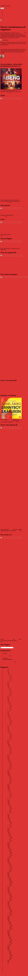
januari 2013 (6, 865)
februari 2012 (6, 878)
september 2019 (6, 767)
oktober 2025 (6, 678)
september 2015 (6, 826)
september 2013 (6, 855)
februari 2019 (6, 776)
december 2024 (6, 690)
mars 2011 (5, 892)
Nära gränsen (6, 11)
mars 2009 (5, 921)
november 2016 (6, 809)
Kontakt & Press (6, 18)
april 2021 (5, 744)
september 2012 (6, 870)
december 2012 (6, 866)
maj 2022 (5, 728)
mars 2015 (5, 833)
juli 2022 (5, 726)
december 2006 (6, 954)
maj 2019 (5, 772)
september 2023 (6, 709)
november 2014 (6, 838)
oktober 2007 (6, 942)
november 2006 (6, 955)
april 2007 (5, 949)
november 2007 (6, 941)
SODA (4, 13)
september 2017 (6, 797)
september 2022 (6, 723)
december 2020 (6, 749)
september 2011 (6, 884)
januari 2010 (6, 909)
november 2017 (6, 794)
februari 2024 (6, 703)
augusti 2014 (6, 842)
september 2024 (6, 694)
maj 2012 (5, 875)
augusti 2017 (6, 798)
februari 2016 (6, 820)
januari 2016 (6, 821)
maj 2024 (5, 699)
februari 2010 (6, 908)
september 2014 (6, 840)
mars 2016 (5, 819)
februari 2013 (6, 864)
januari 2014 (6, 850)
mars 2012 (5, 877)
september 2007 (6, 943)
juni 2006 (5, 961)
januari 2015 (6, 836)
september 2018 (6, 782)
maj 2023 (5, 714)
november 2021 (6, 736)
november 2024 (6, 692)
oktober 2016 (6, 810)
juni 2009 (5, 917)
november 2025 (6, 677)
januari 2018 (6, 792)
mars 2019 (5, 775)
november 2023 (6, 706)
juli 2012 (5, 872)
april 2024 (5, 700)
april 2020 (5, 759)
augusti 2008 (6, 930)
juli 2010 (5, 901)
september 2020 (6, 753)
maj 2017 (5, 801)
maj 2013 (5, 860)
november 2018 (6, 779)
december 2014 (6, 837)
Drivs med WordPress (11, 974)
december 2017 (6, 793)
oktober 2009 (6, 912)
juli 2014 (5, 843)
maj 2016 (5, 816)
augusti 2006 (6, 959)
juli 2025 (5, 682)
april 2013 (5, 861)
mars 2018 (5, 789)
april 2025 (5, 686)
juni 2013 (5, 859)
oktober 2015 (6, 825)
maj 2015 (5, 831)
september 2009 (6, 914)
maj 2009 (5, 919)
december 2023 (6, 705)
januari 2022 (6, 733)
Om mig (5, 16)
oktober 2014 (6, 839)
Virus (4, 10)
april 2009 (5, 920)
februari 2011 (6, 893)
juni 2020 (5, 756)
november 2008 (6, 926)
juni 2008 (5, 932)
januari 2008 (6, 938)
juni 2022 (5, 727)
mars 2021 (5, 745)
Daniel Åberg (3, 3)
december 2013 (6, 851)
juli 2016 (5, 814)
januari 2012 (6, 880)
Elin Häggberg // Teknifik (8, 661)
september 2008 (6, 928)
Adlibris (14, 422)
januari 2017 (6, 806)
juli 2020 (5, 755)
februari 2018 (6, 790)
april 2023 (5, 715)
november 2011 (6, 882)
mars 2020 (5, 760)
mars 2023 (5, 716)
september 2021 (6, 738)
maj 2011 (5, 889)
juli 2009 (5, 916)
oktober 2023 (6, 707)
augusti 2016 (6, 812)
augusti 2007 (6, 944)
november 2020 (6, 750)
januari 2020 (6, 762)
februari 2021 (6, 747)
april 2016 (5, 817)
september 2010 (6, 899)
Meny (2, 8)
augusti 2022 (6, 725)
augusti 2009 (6, 915)
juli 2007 (5, 945)
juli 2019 (5, 770)
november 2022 (6, 721)
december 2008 (6, 925)
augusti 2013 (6, 856)
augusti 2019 (6, 768)
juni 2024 (5, 698)
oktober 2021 (6, 737)
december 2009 (6, 910)
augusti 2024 (6, 695)
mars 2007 (5, 950)
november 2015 (6, 823)
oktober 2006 (6, 956)
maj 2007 (5, 948)
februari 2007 (6, 951)
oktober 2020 (6, 751)
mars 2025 (5, 687)
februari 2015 (6, 834)
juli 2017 (5, 799)
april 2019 (5, 773)
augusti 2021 (6, 739)
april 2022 (5, 729)
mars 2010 (5, 906)
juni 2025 (5, 683)
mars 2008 (5, 936)
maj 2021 (5, 743)
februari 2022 (6, 732)
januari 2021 (6, 748)
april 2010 (5, 905)
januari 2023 (6, 718)
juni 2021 (5, 742)
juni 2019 (5, 771)
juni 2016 (5, 815)
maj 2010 (5, 904)
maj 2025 (5, 684)
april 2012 (5, 876)
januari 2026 (6, 675)
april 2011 (5, 890)
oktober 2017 (6, 795)
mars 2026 (5, 673)
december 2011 (6, 881)
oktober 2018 (6, 781)
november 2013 (6, 853)
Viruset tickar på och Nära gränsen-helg (16, 658)
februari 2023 (6, 717)
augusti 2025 (6, 681)
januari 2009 (6, 923)
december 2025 (6, 676)
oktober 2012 (6, 869)
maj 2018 (5, 787)
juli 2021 (5, 740)
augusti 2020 (6, 754)
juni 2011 (5, 888)
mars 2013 (5, 862)
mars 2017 (5, 804)
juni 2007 (5, 947)
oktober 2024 (6, 693)
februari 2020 (6, 761)
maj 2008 (5, 933)
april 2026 (5, 672)
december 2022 (6, 720)
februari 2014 (6, 849)
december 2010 (6, 895)
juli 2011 (5, 887)
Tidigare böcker (6, 15)
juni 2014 (5, 844)
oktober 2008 (6, 927)
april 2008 (5, 934)
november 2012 (6, 867)
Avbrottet (5, 14)
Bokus (19, 422)
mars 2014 (5, 848)
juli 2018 (5, 784)
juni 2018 (5, 786)
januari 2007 (6, 953)
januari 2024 (6, 704)
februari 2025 (6, 688)
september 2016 (6, 811)
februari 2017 (6, 805)
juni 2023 (5, 712)
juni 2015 (5, 829)
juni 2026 (5, 670)
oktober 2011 (6, 883)
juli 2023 (5, 711)
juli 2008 (5, 931)
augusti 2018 (6, 783)
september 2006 (6, 958)
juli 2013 (5, 858)
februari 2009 (6, 922)
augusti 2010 (6, 900)
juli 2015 (5, 828)
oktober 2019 (6, 766)
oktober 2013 (6, 854)
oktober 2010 (6, 898)
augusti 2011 (6, 886)
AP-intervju (21, 32)
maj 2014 (5, 845)
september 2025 (6, 679)
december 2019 (6, 764)
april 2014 (5, 847)
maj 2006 (5, 962)
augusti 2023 (6, 710)
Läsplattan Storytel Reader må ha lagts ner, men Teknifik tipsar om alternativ (14, 654)
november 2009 (6, 911)
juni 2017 (5, 800)
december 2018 (6, 778)
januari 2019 (6, 777)
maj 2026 (5, 671)
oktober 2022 (6, 722)
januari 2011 (6, 894)
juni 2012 (5, 873)
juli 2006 (5, 960)
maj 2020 (5, 758)
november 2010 (6, 897)
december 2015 (6, 822)
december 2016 (6, 808)
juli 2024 (5, 697)
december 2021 (6, 734)
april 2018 (5, 788)
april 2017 (5, 803)
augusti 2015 (6, 827)
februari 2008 (6, 937)
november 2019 (6, 765)
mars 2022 (5, 731)
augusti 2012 (6, 871)
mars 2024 (5, 701)
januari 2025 (6, 689)
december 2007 (6, 939)
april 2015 (5, 832)
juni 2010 (5, 903)
